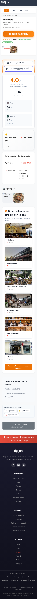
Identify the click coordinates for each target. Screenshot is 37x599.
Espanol (18, 552)
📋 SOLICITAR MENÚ (18, 34)
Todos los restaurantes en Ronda (15, 393)
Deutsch (18, 560)
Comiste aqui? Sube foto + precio (20, 63)
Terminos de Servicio (18, 527)
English (18, 548)
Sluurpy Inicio (9, 397)
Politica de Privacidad (18, 523)
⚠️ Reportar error (24, 411)
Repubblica (8, 577)
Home (4, 15)
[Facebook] (13, 465)
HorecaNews (27, 577)
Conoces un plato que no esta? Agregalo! (19, 68)
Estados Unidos (18, 498)
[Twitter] (24, 465)
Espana (18, 490)
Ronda (9, 15)
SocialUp (32, 580)
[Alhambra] (6, 49)
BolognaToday (14, 580)
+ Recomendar (7, 42)
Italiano (18, 544)
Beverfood (5, 580)
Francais (18, 556)
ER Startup (24, 580)
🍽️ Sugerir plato (10, 411)
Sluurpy (18, 501)
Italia (18, 482)
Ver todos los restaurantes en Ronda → (18, 367)
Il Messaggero (17, 577)
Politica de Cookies (18, 531)
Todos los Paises (18, 478)
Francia (18, 486)
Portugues (18, 564)
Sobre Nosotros (18, 515)
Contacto (18, 519)
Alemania (19, 494)
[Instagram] (18, 465)
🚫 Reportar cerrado (11, 415)
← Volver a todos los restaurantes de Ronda (18, 425)
